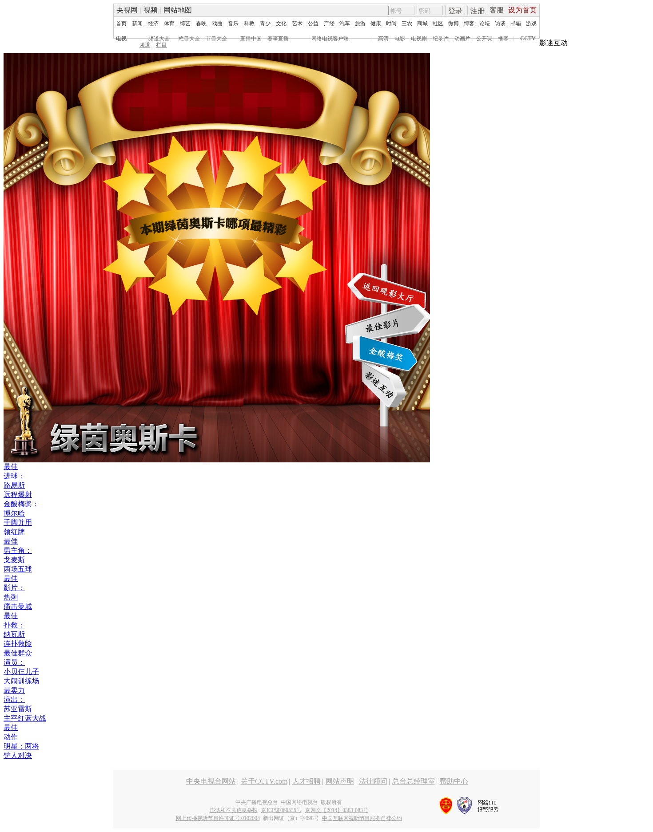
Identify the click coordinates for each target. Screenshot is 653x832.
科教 (249, 23)
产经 (329, 23)
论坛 (484, 23)
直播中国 (251, 38)
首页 (121, 23)
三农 (407, 23)
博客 (469, 23)
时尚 (391, 23)
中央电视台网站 (211, 781)
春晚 (201, 23)
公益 (313, 23)
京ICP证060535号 (281, 810)
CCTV (528, 38)
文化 (281, 23)
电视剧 (419, 38)
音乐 (233, 23)
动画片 (462, 38)
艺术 (297, 23)
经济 (153, 23)
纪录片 (441, 38)
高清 (383, 38)
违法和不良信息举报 (234, 810)
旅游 (360, 23)
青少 (265, 23)
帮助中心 (454, 781)
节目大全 (216, 38)
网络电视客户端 (330, 38)
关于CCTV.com (264, 781)
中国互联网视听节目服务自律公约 (362, 818)
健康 (375, 23)
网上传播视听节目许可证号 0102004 (218, 818)
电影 (399, 38)
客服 (497, 10)
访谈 (500, 23)
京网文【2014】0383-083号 (336, 810)
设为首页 (522, 10)
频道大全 (159, 38)
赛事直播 (278, 38)
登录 (455, 11)
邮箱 (515, 23)
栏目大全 (189, 38)
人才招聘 (306, 781)
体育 (169, 23)
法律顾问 (373, 781)
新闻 (137, 23)
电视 (121, 38)
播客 (503, 38)
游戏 (531, 23)
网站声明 (340, 781)
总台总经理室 (413, 781)
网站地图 (177, 10)
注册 (477, 11)
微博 (453, 23)
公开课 (484, 38)
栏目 (161, 45)
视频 (150, 10)
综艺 (185, 23)
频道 (144, 45)
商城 (422, 23)
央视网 (127, 10)
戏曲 (217, 23)
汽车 (344, 23)
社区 (438, 23)
